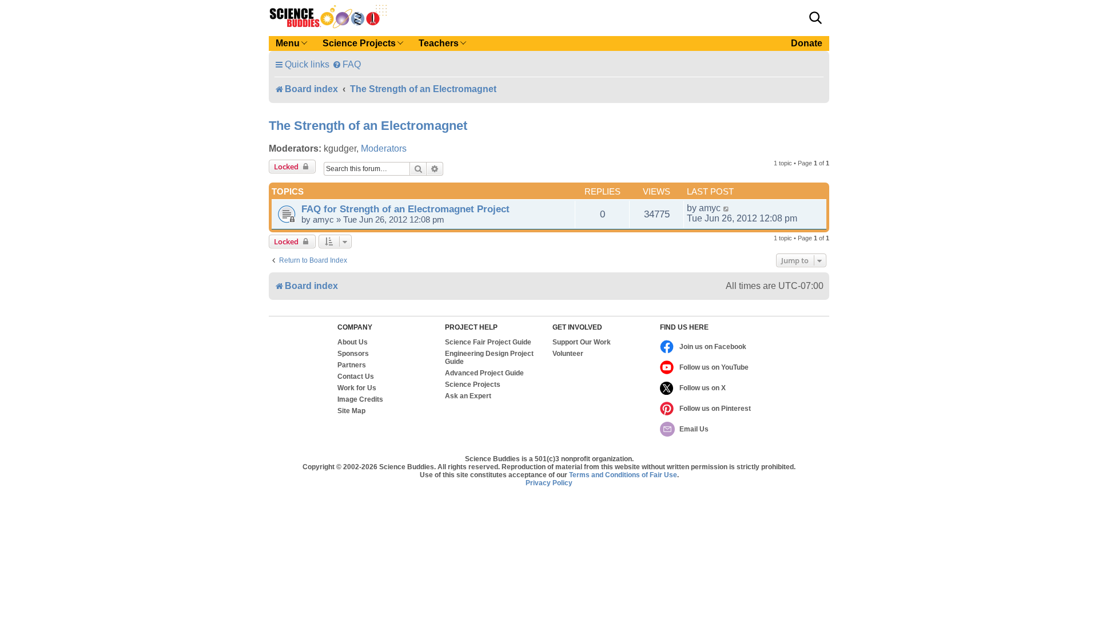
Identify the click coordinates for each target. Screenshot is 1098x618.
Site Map (351, 411)
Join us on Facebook (712, 347)
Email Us (694, 429)
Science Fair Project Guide (488, 342)
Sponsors (353, 354)
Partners (351, 365)
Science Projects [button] (359, 43)
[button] (815, 18)
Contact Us (355, 377)
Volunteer (567, 354)
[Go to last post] (726, 208)
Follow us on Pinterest (715, 409)
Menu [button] (288, 43)
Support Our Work (581, 342)
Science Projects (472, 385)
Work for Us (356, 388)
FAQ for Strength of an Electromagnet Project (405, 209)
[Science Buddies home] (328, 16)
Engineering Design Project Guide (489, 358)
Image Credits (360, 399)
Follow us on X (702, 388)
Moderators (384, 148)
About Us (352, 342)
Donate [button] (806, 43)
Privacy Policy (549, 483)
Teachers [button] (439, 43)
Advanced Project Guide (484, 373)
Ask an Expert (468, 396)
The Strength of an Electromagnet (368, 125)
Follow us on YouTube (714, 367)
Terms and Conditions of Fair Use (623, 475)
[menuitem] (346, 64)
